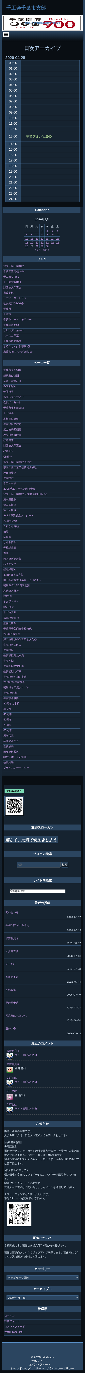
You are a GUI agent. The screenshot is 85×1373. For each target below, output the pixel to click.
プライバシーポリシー (16, 767)
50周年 (7, 719)
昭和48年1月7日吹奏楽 (16, 585)
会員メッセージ (12, 402)
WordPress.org (13, 1331)
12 (27, 238)
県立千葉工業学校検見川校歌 (20, 467)
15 (42, 238)
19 (27, 242)
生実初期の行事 (12, 671)
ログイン (9, 1315)
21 (37, 242)
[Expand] (6, 34)
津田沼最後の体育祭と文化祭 (20, 639)
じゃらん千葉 (11, 335)
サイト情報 (9, 542)
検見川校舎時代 (12, 434)
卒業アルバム (11, 740)
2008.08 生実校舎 (14, 682)
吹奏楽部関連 (11, 751)
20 (31, 242)
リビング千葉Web (13, 330)
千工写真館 (9, 612)
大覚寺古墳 (12, 951)
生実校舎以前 (11, 692)
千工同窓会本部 (12, 282)
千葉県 (7, 308)
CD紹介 (7, 456)
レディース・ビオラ (14, 298)
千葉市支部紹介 (12, 369)
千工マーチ (9, 483)
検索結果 (8, 762)
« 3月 (38, 249)
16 (47, 238)
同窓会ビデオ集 (12, 558)
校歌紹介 (8, 450)
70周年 (7, 724)
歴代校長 (8, 746)
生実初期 (8, 660)
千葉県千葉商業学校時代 (17, 628)
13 (32, 238)
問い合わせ (12, 912)
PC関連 (7, 596)
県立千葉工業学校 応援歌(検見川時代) (25, 494)
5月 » (46, 249)
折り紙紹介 (9, 569)
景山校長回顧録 (12, 429)
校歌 (5, 531)
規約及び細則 (11, 375)
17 (52, 238)
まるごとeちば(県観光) (16, 346)
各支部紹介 (9, 386)
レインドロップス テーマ (27, 1368)
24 (52, 242)
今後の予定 (12, 976)
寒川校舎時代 (11, 617)
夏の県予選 (12, 1002)
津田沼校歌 (9, 472)
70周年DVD (10, 520)
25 (57, 242)
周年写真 (8, 735)
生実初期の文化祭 (13, 666)
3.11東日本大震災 (13, 574)
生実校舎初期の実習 (14, 676)
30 (47, 246)
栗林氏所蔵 (9, 623)
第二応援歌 (9, 504)
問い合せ (8, 606)
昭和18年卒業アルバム (16, 687)
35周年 (7, 708)
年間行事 (8, 391)
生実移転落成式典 (13, 655)
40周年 (7, 714)
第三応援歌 (9, 510)
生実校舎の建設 (12, 644)
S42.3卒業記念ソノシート (18, 515)
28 (37, 246)
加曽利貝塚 (12, 938)
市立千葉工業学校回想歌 (17, 461)
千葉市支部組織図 (13, 407)
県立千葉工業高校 (13, 266)
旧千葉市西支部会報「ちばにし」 (22, 580)
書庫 (5, 552)
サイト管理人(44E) (26, 1054)
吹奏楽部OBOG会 (13, 303)
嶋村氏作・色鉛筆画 (14, 757)
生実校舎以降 (11, 698)
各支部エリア (11, 601)
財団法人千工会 (12, 287)
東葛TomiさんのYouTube (18, 351)
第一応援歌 (9, 499)
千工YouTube (11, 276)
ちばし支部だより (13, 396)
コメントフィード (14, 1326)
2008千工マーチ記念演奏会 (19, 488)
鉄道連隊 (8, 440)
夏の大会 (11, 1028)
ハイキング (9, 564)
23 (47, 242)
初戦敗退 (11, 989)
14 (37, 238)
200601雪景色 (11, 633)
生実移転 (8, 650)
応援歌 (7, 536)
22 (42, 242)
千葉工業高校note (14, 271)
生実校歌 (8, 478)
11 (58, 234)
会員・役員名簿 (12, 380)
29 (42, 246)
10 (52, 234)
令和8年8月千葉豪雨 (17, 925)
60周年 (7, 730)
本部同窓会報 (11, 418)
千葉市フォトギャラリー (17, 319)
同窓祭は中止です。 (17, 1015)
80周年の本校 (11, 703)
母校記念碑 (9, 547)
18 (57, 238)
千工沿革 (8, 413)
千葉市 (7, 314)
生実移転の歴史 (12, 424)
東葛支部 (8, 292)
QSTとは (11, 964)
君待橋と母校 (11, 590)
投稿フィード (12, 1321)
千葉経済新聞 (11, 324)
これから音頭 (11, 526)
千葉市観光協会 (12, 340)
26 (26, 246)
